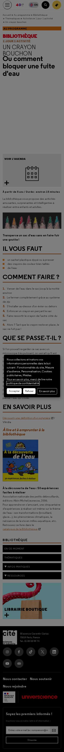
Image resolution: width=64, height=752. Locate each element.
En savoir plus (47, 391)
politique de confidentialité (23, 383)
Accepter (14, 391)
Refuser (29, 391)
